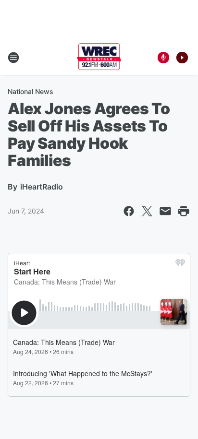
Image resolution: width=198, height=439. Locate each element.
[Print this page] (183, 211)
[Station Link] (99, 57)
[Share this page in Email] (165, 211)
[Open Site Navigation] (13, 57)
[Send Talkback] (163, 57)
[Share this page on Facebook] (129, 211)
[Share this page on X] (147, 211)
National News (30, 91)
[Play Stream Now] (182, 57)
